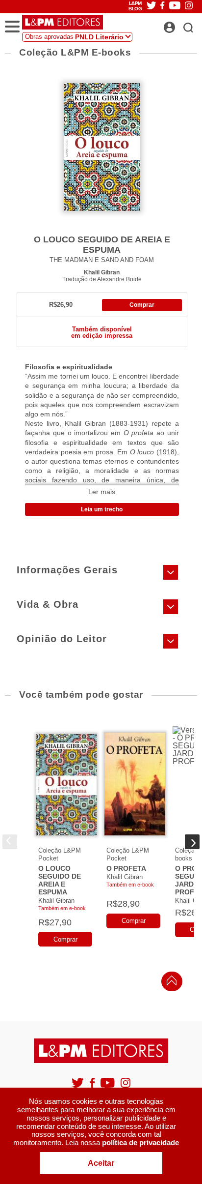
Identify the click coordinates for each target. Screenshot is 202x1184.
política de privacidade (140, 1142)
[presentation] (10, 842)
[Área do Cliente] (180, 24)
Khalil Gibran (102, 272)
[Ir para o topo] (169, 983)
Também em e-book (62, 908)
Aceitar (101, 1163)
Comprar (141, 304)
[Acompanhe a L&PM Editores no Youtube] (108, 1087)
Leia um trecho (102, 509)
